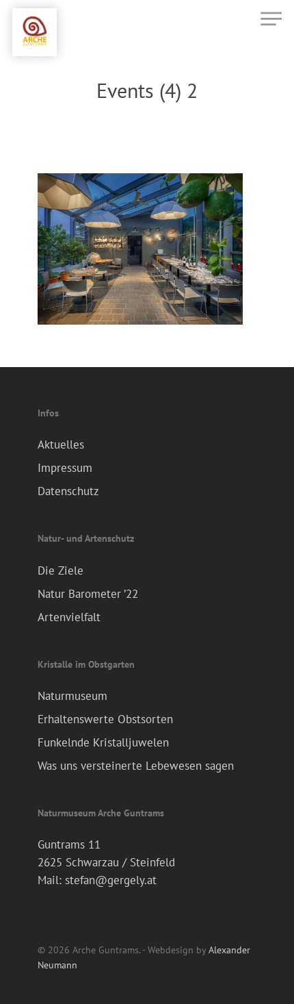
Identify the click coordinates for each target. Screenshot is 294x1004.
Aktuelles (61, 444)
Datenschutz (68, 491)
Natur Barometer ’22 (88, 593)
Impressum (65, 467)
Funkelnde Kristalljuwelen (103, 742)
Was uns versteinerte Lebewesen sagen (136, 765)
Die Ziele (60, 570)
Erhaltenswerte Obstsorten (105, 719)
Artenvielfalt (69, 617)
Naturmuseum (72, 695)
